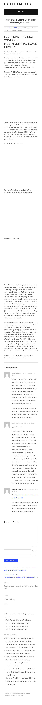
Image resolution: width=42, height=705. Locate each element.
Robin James (18, 51)
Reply (13, 375)
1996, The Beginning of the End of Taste (19, 656)
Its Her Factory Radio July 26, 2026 (17, 623)
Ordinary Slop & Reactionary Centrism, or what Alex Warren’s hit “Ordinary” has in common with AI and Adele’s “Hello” (21, 644)
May (19, 27)
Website (34, 555)
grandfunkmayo (16, 373)
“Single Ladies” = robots (12, 574)
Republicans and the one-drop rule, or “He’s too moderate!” (20, 577)
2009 (15, 27)
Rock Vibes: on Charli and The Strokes (18, 620)
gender (32, 51)
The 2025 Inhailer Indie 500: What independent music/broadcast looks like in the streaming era (21, 672)
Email (34, 551)
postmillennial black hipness (15, 53)
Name (34, 546)
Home (11, 27)
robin (13, 423)
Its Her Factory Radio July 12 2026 (17, 629)
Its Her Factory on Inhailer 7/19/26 (17, 626)
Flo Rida (27, 51)
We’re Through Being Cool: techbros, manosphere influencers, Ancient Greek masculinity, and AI (18, 663)
